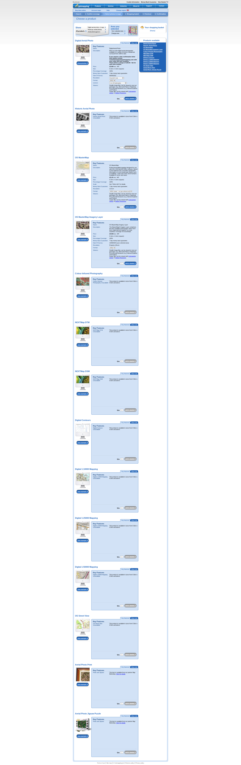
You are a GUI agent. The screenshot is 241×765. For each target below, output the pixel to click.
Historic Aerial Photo (150, 45)
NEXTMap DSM (148, 55)
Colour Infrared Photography (152, 51)
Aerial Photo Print (149, 67)
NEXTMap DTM (148, 53)
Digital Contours (148, 57)
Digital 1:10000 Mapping (151, 59)
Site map (109, 763)
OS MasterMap (148, 47)
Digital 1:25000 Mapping (151, 61)
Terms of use (101, 763)
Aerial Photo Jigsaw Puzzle (152, 69)
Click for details (120, 674)
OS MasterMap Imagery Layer (153, 49)
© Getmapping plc (118, 763)
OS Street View (148, 65)
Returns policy (129, 763)
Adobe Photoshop (120, 93)
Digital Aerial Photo (149, 43)
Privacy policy (140, 763)
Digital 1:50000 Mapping (151, 63)
